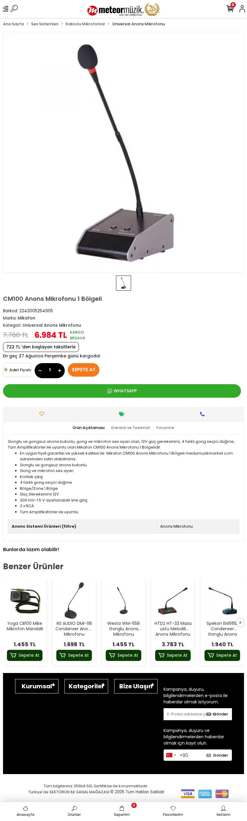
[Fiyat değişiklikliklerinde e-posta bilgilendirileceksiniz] (123, 414)
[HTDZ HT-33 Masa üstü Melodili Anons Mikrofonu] (173, 600)
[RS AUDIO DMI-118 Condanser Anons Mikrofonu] (74, 600)
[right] (240, 622)
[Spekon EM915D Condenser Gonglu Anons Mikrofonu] (222, 600)
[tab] (89, 428)
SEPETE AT (83, 369)
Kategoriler (86, 686)
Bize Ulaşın (135, 686)
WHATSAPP (125, 391)
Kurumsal (37, 686)
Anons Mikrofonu (176, 526)
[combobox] (171, 755)
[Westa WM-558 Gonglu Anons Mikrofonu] (123, 600)
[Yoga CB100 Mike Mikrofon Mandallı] (24, 600)
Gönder (220, 714)
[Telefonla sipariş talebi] (204, 414)
